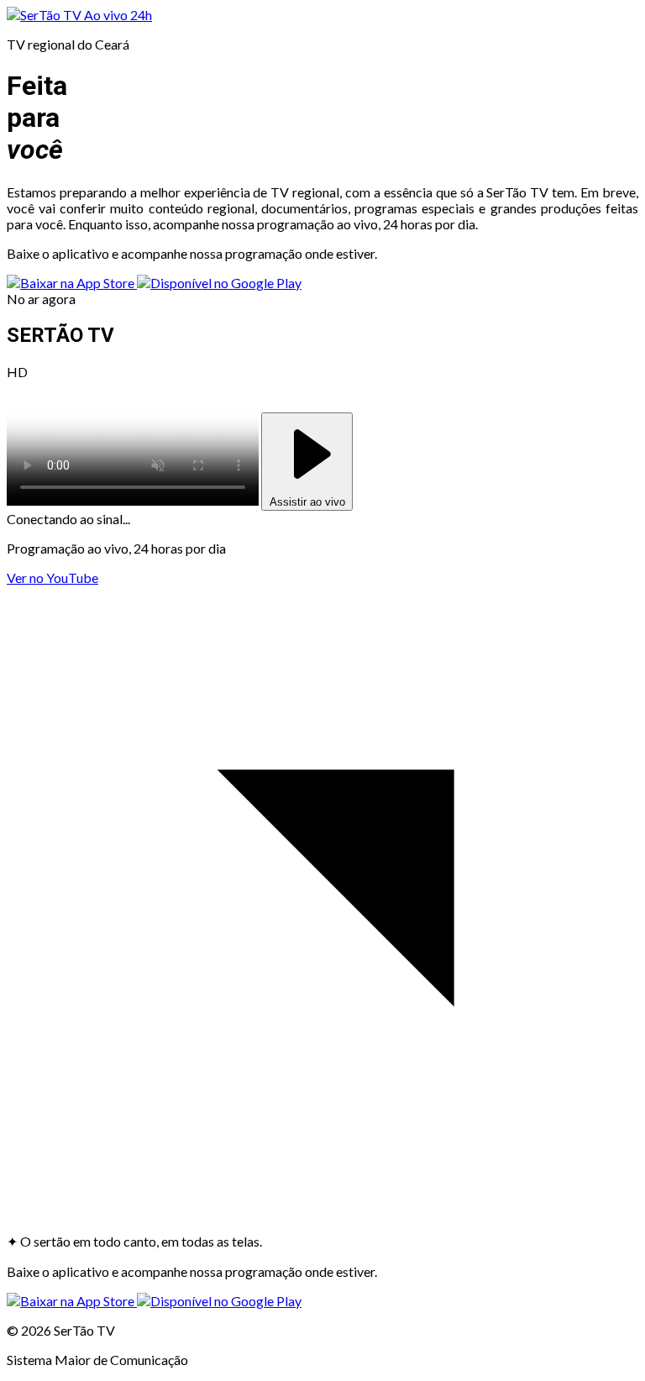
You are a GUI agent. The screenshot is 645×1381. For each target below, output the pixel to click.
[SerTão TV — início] (45, 15)
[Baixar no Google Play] (219, 283)
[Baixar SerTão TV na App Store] (72, 283)
